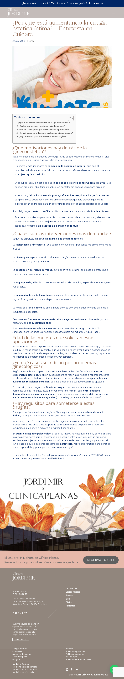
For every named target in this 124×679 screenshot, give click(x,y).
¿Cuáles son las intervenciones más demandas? (42, 126)
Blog (68, 599)
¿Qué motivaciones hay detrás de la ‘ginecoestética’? (44, 122)
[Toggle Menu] (114, 13)
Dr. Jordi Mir (72, 588)
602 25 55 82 (21, 591)
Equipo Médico (73, 592)
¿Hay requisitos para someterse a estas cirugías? (42, 136)
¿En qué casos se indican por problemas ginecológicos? (46, 133)
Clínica (69, 602)
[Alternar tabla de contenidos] (69, 118)
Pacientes (70, 606)
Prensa (31, 41)
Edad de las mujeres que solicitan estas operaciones (44, 129)
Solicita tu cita (94, 3)
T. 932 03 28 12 (19, 594)
